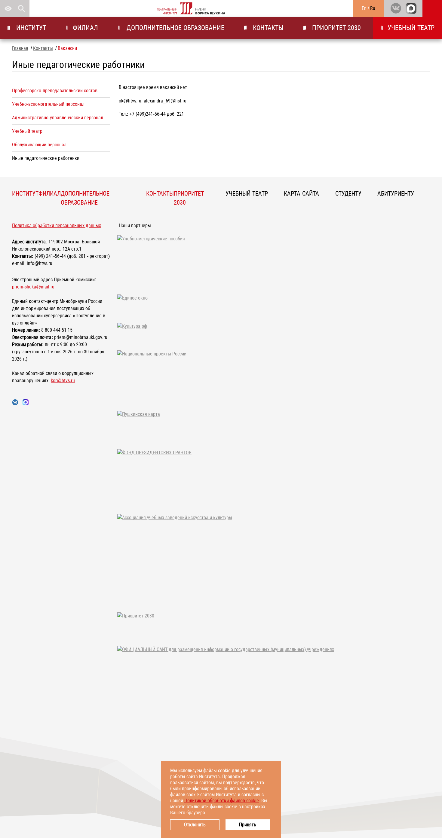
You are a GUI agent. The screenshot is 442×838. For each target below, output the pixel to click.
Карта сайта (301, 193)
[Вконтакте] (395, 8)
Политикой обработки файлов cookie (221, 800)
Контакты (267, 28)
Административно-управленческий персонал (57, 117)
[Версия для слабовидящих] (8, 8)
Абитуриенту (395, 193)
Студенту (348, 193)
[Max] (411, 8)
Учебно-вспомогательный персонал (48, 104)
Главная (20, 48)
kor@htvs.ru (63, 380)
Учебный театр (411, 28)
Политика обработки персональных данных (56, 225)
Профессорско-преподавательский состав (54, 90)
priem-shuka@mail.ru (33, 287)
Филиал (85, 28)
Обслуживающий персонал (39, 145)
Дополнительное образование (174, 28)
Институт (30, 28)
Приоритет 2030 (335, 28)
